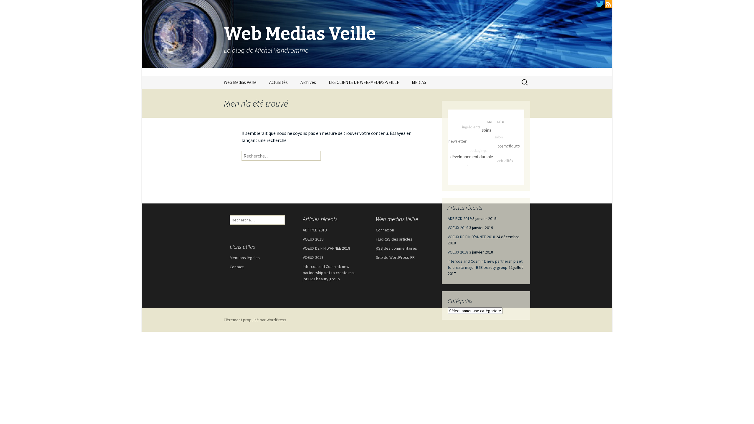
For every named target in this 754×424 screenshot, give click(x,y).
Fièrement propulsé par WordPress (255, 319)
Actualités (278, 82)
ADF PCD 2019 (460, 218)
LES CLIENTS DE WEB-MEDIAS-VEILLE (364, 82)
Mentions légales (245, 257)
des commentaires (396, 248)
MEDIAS (419, 82)
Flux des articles (394, 239)
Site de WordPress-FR (395, 257)
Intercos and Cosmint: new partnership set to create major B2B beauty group (329, 272)
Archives (308, 82)
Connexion (385, 230)
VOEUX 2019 (458, 227)
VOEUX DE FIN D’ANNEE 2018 (471, 236)
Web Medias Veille (240, 82)
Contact (237, 266)
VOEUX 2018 (458, 252)
